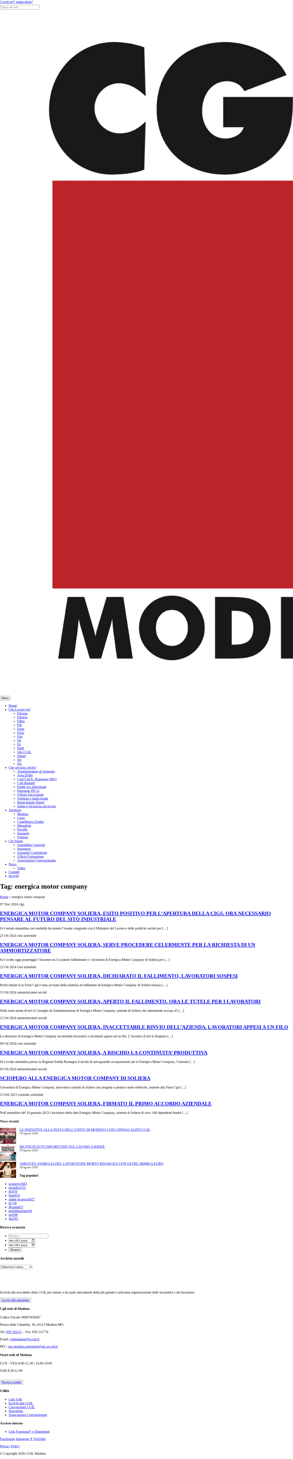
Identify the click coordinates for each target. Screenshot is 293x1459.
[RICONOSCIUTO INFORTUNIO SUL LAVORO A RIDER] (8, 1153)
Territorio (15, 810)
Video (21, 868)
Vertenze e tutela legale (32, 798)
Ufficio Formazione (30, 856)
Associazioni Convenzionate (36, 860)
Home (13, 705)
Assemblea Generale (31, 845)
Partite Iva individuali (31, 787)
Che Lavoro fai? (20, 709)
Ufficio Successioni (30, 794)
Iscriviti (14, 876)
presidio (17, 1188)
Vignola (22, 837)
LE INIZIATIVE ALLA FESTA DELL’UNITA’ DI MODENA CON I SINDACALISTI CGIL (85, 1129)
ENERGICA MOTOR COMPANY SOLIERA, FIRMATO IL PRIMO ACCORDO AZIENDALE (106, 1103)
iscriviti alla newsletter (15, 1300)
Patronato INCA (28, 791)
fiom (14, 1195)
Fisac (20, 733)
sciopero (18, 1184)
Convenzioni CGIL (22, 1407)
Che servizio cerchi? (22, 767)
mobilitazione (20, 1211)
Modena (22, 814)
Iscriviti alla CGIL (21, 1403)
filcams (16, 1207)
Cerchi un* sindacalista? (16, 2)
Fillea (21, 721)
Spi (19, 763)
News (13, 864)
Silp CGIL (24, 752)
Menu (5, 698)
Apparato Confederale (32, 852)
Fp (19, 744)
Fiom (20, 729)
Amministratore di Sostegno (36, 771)
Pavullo (22, 829)
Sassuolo (23, 833)
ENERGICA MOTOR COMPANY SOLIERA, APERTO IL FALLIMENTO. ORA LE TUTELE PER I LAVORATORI (130, 1001)
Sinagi (21, 756)
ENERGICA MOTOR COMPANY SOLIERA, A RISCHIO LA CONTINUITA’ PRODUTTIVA (103, 1052)
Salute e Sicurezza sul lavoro (36, 806)
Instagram (22, 1439)
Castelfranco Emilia (30, 822)
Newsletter (16, 1411)
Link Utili (15, 1399)
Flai (19, 736)
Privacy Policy (10, 1446)
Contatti (14, 872)
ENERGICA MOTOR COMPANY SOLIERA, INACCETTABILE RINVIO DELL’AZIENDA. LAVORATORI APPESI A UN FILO (144, 1027)
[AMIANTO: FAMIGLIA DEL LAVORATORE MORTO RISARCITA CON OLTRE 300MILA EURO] (8, 1170)
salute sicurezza (22, 1199)
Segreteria (24, 849)
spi (13, 1215)
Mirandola (24, 825)
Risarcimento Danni (30, 802)
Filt (19, 725)
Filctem (22, 717)
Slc (19, 760)
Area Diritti (25, 775)
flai (13, 1218)
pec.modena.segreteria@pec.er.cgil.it (33, 1346)
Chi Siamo (16, 841)
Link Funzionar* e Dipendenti (29, 1431)
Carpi (21, 818)
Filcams (22, 713)
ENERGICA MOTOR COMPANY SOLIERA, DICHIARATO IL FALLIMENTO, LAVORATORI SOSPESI (119, 976)
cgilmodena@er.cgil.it (24, 1339)
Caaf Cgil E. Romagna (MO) (37, 779)
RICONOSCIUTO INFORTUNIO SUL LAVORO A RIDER (62, 1146)
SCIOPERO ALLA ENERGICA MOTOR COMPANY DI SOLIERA (75, 1078)
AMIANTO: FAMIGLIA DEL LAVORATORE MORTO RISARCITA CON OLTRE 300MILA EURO (91, 1163)
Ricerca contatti (11, 1382)
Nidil (20, 748)
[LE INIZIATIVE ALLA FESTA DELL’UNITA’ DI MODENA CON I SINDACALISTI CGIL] (8, 1136)
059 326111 (14, 1332)
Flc (19, 740)
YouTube (39, 1439)
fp (13, 1203)
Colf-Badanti (26, 783)
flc (13, 1191)
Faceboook (7, 1439)
